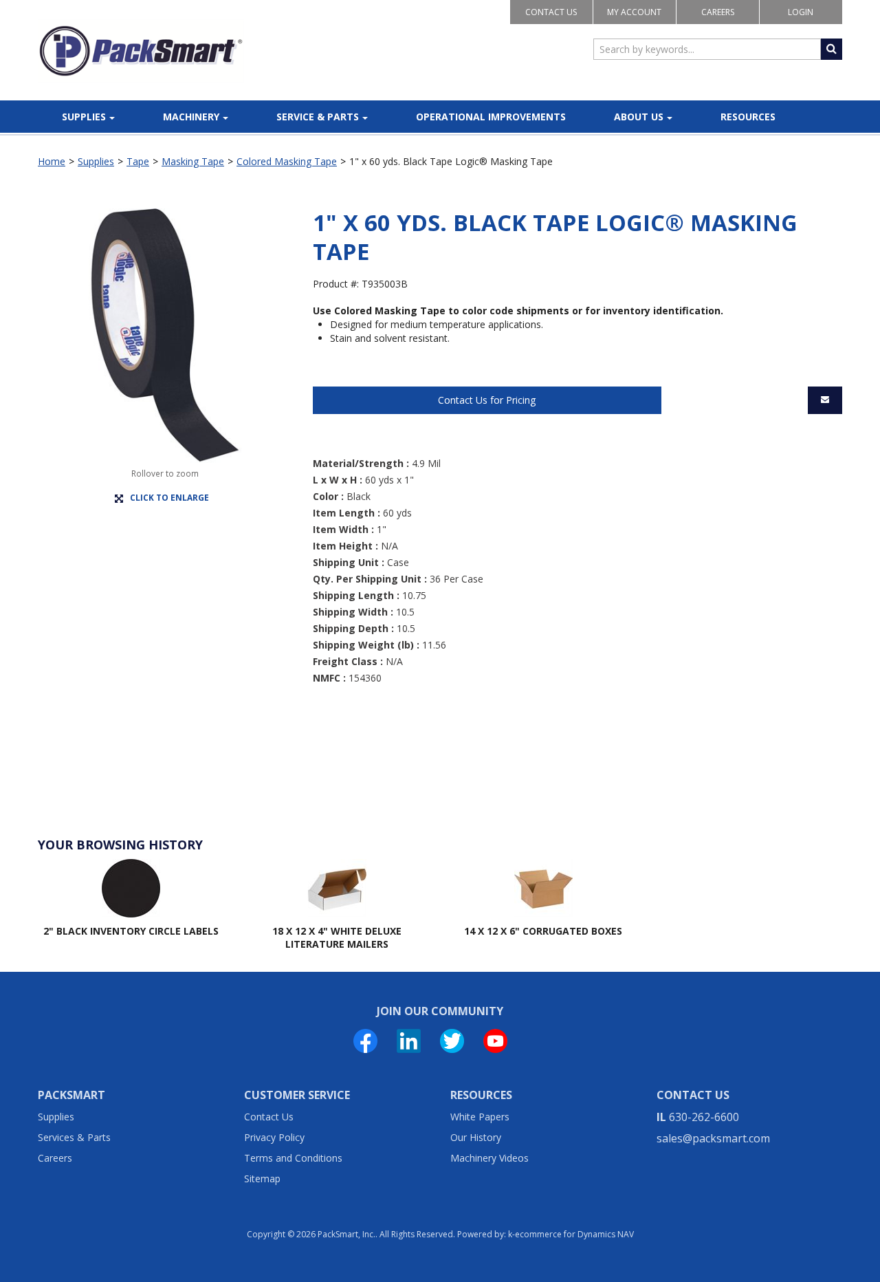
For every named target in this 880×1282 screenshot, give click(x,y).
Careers (717, 12)
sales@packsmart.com (713, 1138)
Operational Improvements (491, 116)
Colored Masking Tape (286, 161)
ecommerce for (574, 1234)
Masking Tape (193, 161)
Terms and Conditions (293, 1157)
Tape (137, 161)
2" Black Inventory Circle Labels (131, 930)
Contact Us (551, 12)
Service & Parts (317, 116)
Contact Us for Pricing (487, 399)
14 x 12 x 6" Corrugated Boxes (543, 930)
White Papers (479, 1116)
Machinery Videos (489, 1157)
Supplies (84, 116)
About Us (638, 116)
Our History (475, 1137)
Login (800, 12)
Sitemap (262, 1178)
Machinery (191, 116)
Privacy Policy (274, 1137)
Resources (748, 116)
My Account (634, 12)
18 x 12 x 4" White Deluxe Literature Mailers (337, 937)
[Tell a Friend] (825, 400)
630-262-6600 (704, 1117)
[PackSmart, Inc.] (141, 51)
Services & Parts (74, 1137)
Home (51, 161)
